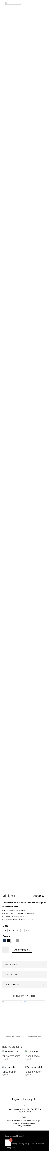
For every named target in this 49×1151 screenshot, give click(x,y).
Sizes (5, 926)
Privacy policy (24, 1144)
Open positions (11, 1148)
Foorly (14, 1144)
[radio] (5, 930)
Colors (6, 936)
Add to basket (22, 949)
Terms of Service (37, 1144)
